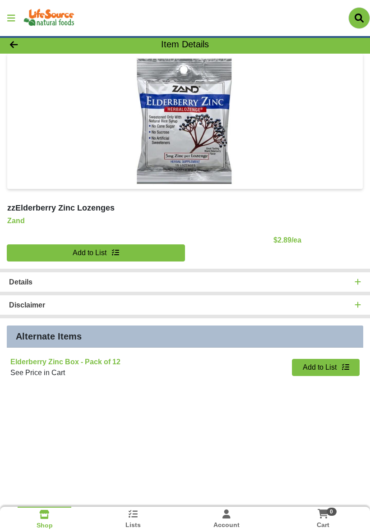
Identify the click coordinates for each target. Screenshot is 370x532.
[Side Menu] (11, 18)
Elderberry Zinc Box (65, 362)
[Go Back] (51, 44)
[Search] (359, 18)
